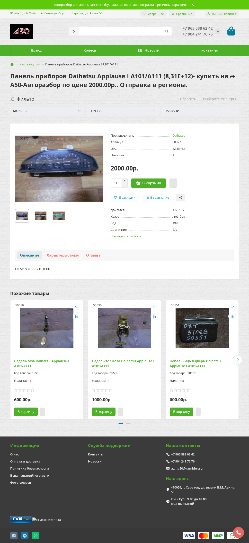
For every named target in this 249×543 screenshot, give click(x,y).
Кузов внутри (29, 64)
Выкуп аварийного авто (29, 475)
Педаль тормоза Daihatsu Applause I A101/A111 (123, 363)
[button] (11, 360)
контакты (209, 50)
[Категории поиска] (74, 31)
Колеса (90, 50)
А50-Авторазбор (52, 13)
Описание (29, 255)
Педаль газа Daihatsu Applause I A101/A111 (41, 363)
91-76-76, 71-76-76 (23, 13)
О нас (14, 454)
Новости (152, 50)
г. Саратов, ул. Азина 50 (86, 13)
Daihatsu (178, 135)
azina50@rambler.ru (187, 468)
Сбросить (188, 99)
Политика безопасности (29, 468)
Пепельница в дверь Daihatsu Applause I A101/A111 (195, 363)
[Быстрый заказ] (173, 183)
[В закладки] (76, 307)
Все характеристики (126, 236)
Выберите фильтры (219, 99)
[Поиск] (166, 31)
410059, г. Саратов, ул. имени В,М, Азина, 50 (203, 489)
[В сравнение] (76, 316)
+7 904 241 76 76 (183, 461)
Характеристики (63, 255)
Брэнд (36, 50)
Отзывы (94, 255)
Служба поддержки (109, 445)
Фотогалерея (20, 482)
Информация (24, 445)
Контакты (96, 454)
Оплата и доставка (25, 461)
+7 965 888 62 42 (183, 454)
